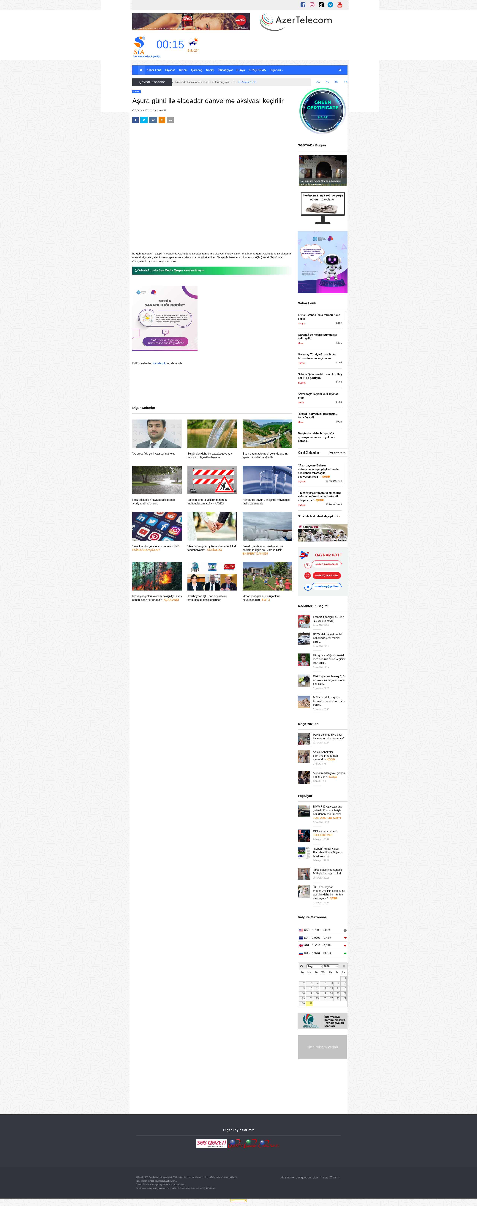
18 (317, 993)
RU (327, 81)
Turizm (183, 70)
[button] (340, 70)
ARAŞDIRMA (257, 70)
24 (310, 998)
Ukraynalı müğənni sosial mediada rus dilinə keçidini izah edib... (329, 659)
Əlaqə (324, 1177)
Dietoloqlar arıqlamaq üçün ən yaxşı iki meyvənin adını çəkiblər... (329, 680)
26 (324, 998)
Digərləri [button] (276, 70)
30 (303, 1003)
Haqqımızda (303, 1177)
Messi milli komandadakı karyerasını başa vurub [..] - (216, 81)
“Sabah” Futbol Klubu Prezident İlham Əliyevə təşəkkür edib (327, 852)
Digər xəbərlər (337, 452)
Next (342, 172)
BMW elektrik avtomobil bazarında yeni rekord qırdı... (327, 638)
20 (331, 993)
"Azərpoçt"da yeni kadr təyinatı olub (153, 453)
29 (344, 998)
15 (344, 988)
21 (338, 993)
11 (317, 988)
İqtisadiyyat (225, 70)
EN (336, 81)
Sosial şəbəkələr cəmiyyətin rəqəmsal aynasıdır (325, 755)
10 (310, 988)
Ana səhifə (287, 1177)
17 (310, 993)
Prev (304, 172)
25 (317, 998)
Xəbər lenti (154, 70)
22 (344, 993)
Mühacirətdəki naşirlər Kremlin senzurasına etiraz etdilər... (329, 701)
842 (164, 110)
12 (324, 988)
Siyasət (170, 70)
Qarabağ (196, 70)
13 (331, 988)
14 (338, 988)
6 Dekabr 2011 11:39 (145, 110)
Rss (315, 1177)
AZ (318, 81)
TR (346, 81)
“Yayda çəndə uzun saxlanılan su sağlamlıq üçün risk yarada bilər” (263, 550)
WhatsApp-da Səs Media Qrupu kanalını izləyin (171, 270)
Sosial (210, 70)
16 (303, 993)
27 (331, 998)
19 (324, 993)
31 (310, 1003)
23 (303, 998)
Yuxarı (334, 1177)
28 (338, 998)
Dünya (240, 70)
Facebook (159, 363)
